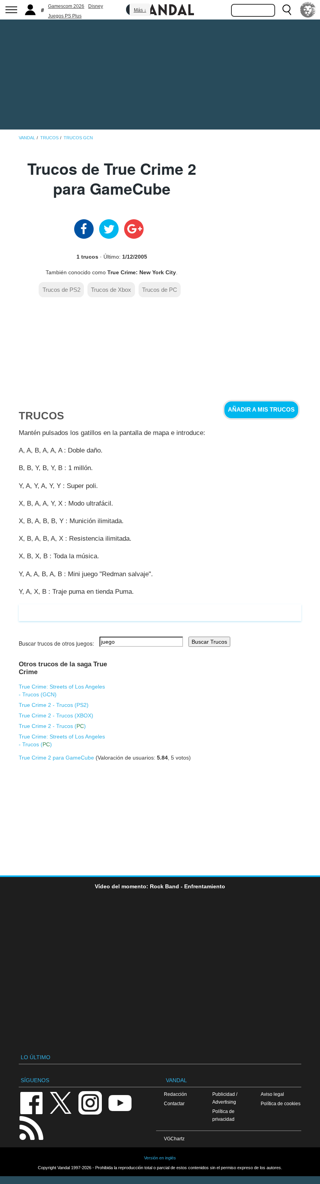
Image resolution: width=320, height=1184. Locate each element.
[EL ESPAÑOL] (308, 10)
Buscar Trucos (209, 642)
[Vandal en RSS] (31, 1127)
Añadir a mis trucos (261, 410)
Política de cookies (280, 1103)
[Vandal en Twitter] (60, 1102)
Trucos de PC (159, 289)
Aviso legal (272, 1094)
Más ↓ (140, 10)
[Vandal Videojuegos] (160, 9)
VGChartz (174, 1138)
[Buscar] (287, 10)
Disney (95, 6)
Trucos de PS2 (61, 289)
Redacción (175, 1094)
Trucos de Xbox (111, 289)
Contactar (174, 1103)
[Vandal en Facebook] (31, 1102)
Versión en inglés (160, 1158)
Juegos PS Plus (65, 16)
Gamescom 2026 (66, 6)
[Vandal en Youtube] (119, 1102)
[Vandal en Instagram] (90, 1102)
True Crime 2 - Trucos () (54, 705)
